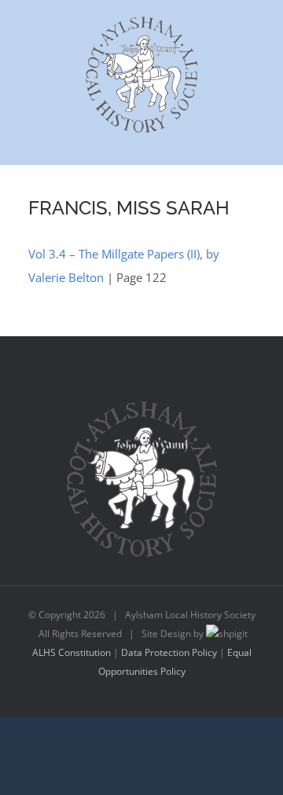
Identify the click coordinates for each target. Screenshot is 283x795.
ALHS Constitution (71, 652)
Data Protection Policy (169, 652)
